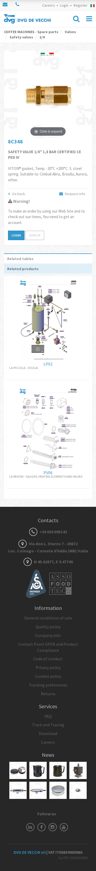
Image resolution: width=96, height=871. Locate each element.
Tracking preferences (48, 685)
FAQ (48, 716)
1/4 (42, 37)
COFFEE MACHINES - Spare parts (31, 31)
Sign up (35, 235)
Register (80, 5)
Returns (48, 693)
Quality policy (48, 626)
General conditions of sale (48, 618)
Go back (18, 193)
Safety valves (21, 37)
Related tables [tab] (20, 258)
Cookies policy (48, 676)
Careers (48, 5)
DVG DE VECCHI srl (30, 852)
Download (48, 733)
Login (64, 5)
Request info (74, 193)
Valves (70, 31)
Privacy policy (48, 667)
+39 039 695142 (53, 531)
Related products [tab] (23, 268)
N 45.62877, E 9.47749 (53, 561)
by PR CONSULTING (73, 857)
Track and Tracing (48, 724)
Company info (48, 635)
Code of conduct (48, 658)
